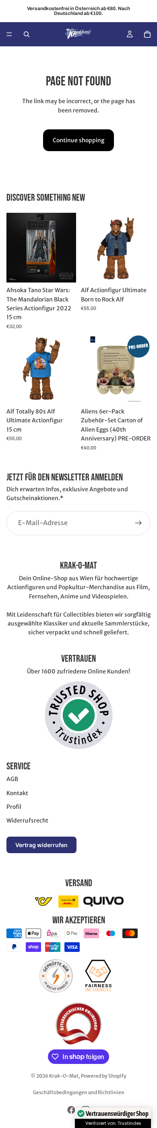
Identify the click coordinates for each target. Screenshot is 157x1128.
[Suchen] (26, 34)
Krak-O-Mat (63, 1076)
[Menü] (9, 34)
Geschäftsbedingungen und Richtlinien (78, 1092)
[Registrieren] (138, 522)
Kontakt (17, 793)
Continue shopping (78, 140)
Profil (13, 806)
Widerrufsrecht (27, 820)
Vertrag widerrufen (41, 844)
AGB (12, 779)
